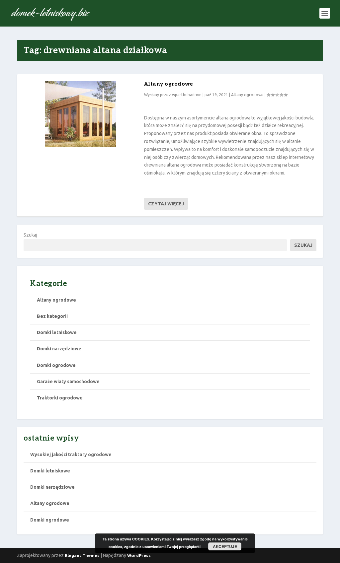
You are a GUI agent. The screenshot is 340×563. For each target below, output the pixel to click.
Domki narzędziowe (59, 348)
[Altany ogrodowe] (80, 114)
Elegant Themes (82, 555)
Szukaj (30, 235)
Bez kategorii (52, 316)
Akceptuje (225, 546)
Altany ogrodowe (168, 84)
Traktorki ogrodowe (60, 397)
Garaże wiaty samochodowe (68, 381)
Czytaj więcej (166, 203)
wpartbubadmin (187, 95)
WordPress (139, 555)
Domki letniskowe (57, 332)
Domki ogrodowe (56, 365)
